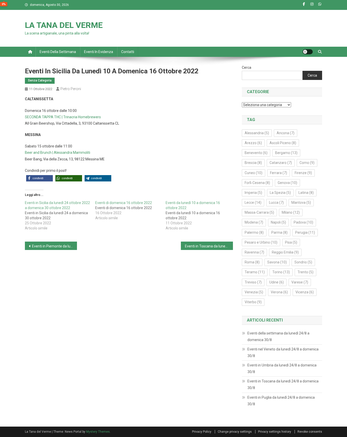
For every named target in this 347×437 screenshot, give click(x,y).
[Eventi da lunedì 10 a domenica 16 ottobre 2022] (201, 215)
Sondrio (303, 262)
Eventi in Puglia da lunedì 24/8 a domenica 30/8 (281, 400)
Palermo (254, 232)
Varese (299, 282)
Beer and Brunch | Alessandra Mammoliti (57, 152)
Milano (291, 212)
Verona (279, 292)
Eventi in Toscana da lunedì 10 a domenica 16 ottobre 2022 (209, 246)
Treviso (253, 282)
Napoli (278, 222)
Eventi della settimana (58, 52)
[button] (39, 178)
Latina (306, 193)
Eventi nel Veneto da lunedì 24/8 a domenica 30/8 (283, 352)
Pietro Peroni (70, 89)
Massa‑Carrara (259, 212)
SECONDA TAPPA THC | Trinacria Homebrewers (63, 117)
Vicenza (304, 292)
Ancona (285, 133)
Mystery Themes (98, 431)
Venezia (254, 292)
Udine (276, 282)
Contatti (127, 52)
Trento (305, 272)
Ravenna (254, 252)
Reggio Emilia (285, 252)
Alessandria (257, 133)
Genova (287, 183)
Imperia (253, 193)
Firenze (303, 173)
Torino (281, 272)
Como (306, 163)
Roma (252, 262)
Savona (277, 262)
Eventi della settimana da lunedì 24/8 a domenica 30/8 (278, 336)
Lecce (253, 202)
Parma (279, 232)
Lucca (276, 202)
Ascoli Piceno (283, 143)
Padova (303, 222)
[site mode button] (308, 51)
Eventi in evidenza (98, 52)
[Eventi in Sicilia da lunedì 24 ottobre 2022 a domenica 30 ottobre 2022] (60, 215)
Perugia (305, 232)
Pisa (291, 242)
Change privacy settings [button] (235, 431)
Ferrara (278, 173)
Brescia (253, 163)
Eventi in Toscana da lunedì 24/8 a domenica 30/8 (283, 384)
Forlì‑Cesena (257, 183)
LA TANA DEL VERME (64, 25)
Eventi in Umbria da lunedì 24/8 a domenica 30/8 (282, 368)
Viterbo (253, 302)
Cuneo (253, 173)
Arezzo (253, 143)
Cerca (246, 67)
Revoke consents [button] (309, 431)
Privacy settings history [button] (274, 431)
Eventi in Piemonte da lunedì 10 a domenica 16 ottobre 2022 (54, 246)
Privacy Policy (201, 431)
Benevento (256, 153)
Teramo (255, 272)
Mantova (301, 202)
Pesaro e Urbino (261, 242)
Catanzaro (281, 163)
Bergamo (286, 153)
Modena (254, 222)
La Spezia (280, 193)
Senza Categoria (40, 80)
